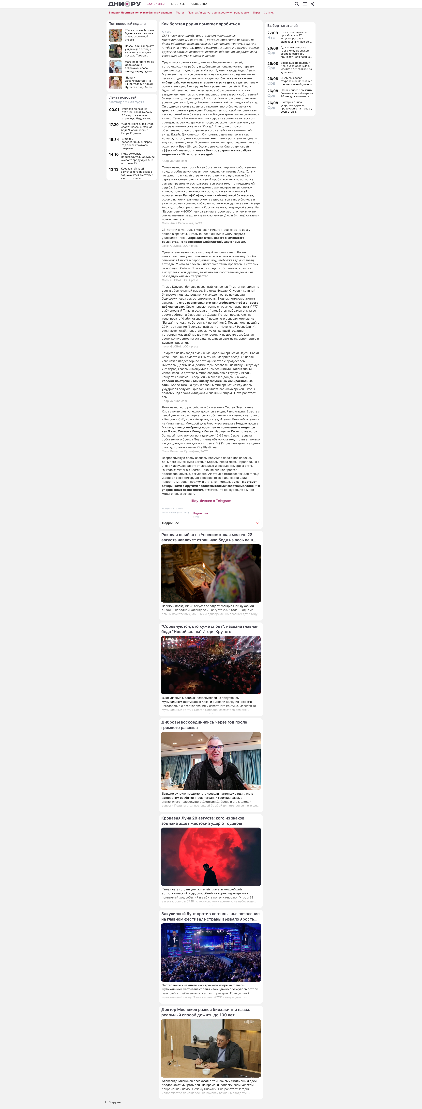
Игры (256, 12)
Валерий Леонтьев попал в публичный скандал (140, 12)
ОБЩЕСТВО (199, 3)
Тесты (180, 12)
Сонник (269, 12)
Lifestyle (178, 3)
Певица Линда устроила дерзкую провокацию (218, 12)
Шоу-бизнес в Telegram (211, 501)
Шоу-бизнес (156, 3)
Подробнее (170, 523)
